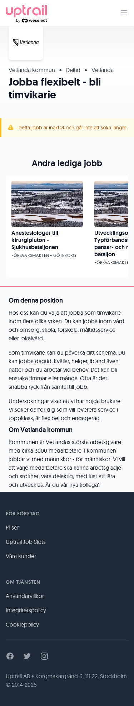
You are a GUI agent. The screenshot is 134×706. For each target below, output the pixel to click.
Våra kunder (21, 556)
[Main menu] (124, 13)
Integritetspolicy (26, 610)
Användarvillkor (25, 595)
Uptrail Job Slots (26, 541)
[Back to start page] (26, 13)
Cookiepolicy (22, 624)
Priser (12, 527)
